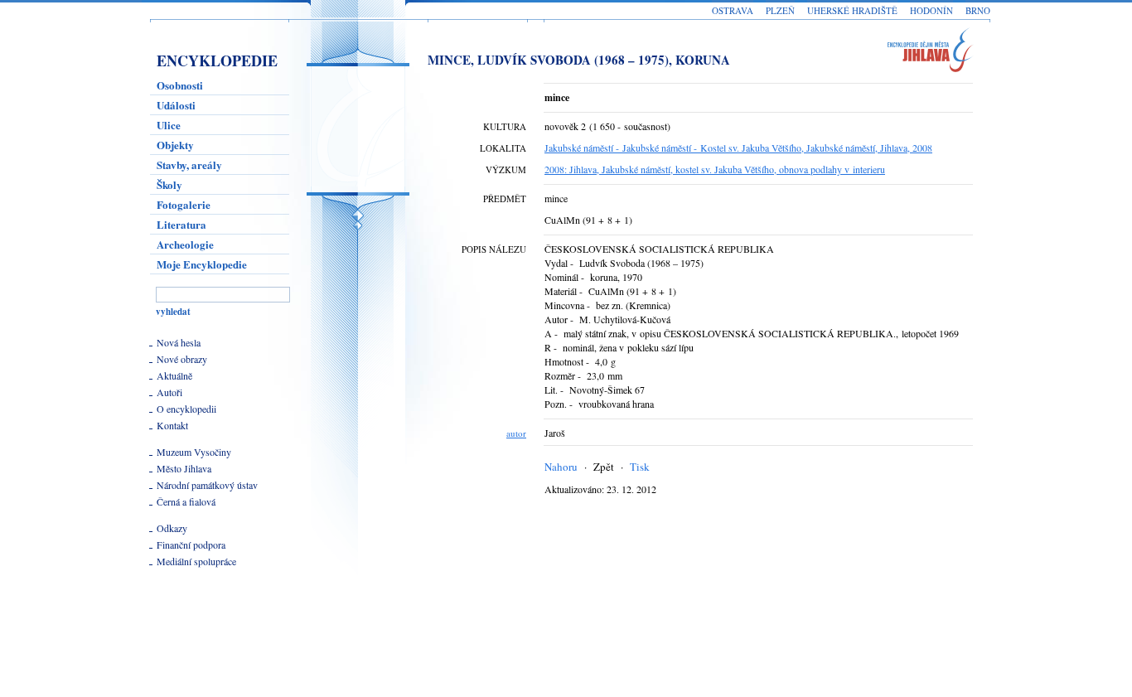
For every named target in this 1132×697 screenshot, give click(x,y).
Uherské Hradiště (852, 10)
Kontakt (172, 425)
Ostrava (732, 10)
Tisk (640, 466)
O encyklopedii (186, 408)
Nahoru (561, 466)
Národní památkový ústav (207, 484)
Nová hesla (179, 342)
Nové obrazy (182, 358)
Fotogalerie (183, 204)
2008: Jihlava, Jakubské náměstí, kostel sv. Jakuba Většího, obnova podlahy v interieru (714, 169)
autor (516, 433)
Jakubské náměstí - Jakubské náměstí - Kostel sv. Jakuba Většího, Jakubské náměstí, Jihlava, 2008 (738, 147)
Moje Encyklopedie (202, 264)
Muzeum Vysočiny (194, 451)
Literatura (181, 224)
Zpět (603, 466)
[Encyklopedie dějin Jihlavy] (938, 52)
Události (176, 105)
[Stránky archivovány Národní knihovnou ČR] (192, 637)
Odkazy (172, 528)
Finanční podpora (191, 544)
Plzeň (780, 10)
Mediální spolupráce (196, 561)
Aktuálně (174, 375)
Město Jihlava (184, 468)
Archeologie (185, 244)
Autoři (169, 392)
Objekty (175, 144)
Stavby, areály (189, 164)
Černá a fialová (186, 501)
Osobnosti (180, 85)
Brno (977, 10)
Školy (169, 184)
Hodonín (931, 10)
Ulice (169, 125)
